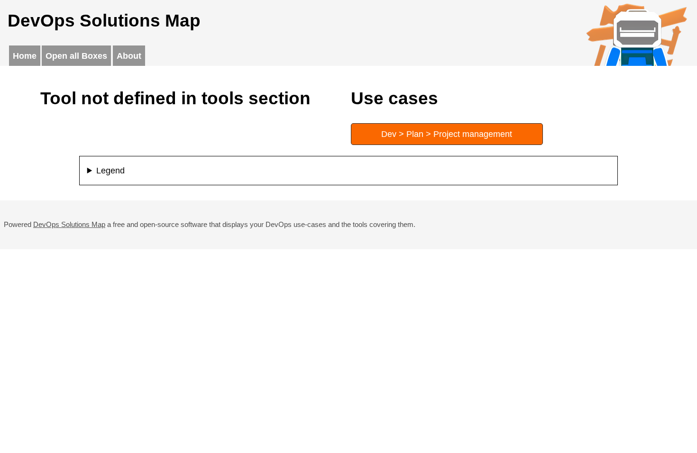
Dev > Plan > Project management (446, 134)
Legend (110, 170)
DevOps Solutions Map (69, 224)
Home (25, 56)
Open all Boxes (76, 56)
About (129, 56)
